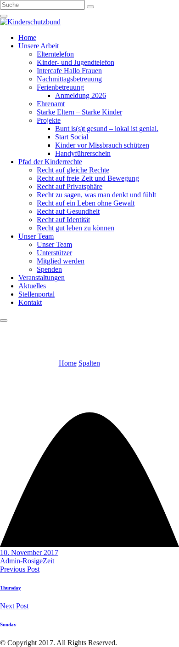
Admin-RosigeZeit (27, 561)
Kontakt (30, 302)
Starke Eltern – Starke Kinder (79, 112)
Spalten (89, 363)
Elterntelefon (55, 54)
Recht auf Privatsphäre (69, 186)
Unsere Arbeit (38, 46)
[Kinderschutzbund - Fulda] (30, 22)
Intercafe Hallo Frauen (69, 70)
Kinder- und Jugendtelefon (75, 62)
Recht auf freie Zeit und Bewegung (88, 178)
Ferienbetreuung (60, 87)
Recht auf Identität (63, 219)
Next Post (14, 606)
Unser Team (36, 236)
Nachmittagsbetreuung (69, 79)
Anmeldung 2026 (80, 95)
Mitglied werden (60, 261)
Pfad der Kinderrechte (50, 162)
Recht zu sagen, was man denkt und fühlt (96, 195)
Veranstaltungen (41, 277)
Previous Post (19, 569)
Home (27, 37)
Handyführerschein (83, 153)
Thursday (10, 587)
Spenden (49, 269)
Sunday (8, 624)
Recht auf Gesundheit (68, 211)
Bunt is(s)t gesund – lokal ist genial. (106, 128)
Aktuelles (32, 286)
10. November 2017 (29, 552)
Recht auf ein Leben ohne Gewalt (85, 203)
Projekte (49, 120)
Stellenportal (36, 294)
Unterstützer (54, 253)
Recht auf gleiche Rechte (73, 170)
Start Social (71, 137)
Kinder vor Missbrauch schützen (102, 145)
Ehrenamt (51, 104)
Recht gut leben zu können (75, 228)
